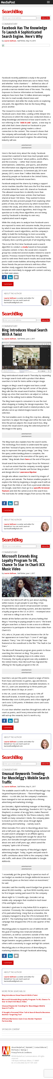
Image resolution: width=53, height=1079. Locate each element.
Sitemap (23, 1050)
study (25, 247)
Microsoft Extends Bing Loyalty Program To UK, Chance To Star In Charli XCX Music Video (26, 1000)
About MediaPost (17, 1047)
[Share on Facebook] (4, 277)
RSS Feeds (15, 1050)
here (27, 459)
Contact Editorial (40, 1047)
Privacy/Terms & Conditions (21, 1052)
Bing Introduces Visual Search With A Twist (20, 995)
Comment (8, 284)
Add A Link (25, 122)
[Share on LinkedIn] (10, 277)
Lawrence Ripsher (28, 472)
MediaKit (29, 1047)
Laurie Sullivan (10, 41)
